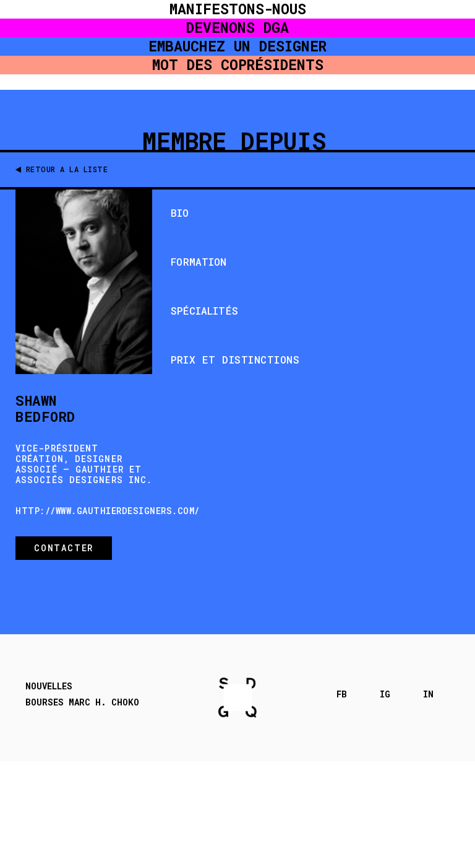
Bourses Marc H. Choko (82, 702)
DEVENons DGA (237, 28)
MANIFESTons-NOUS (237, 9)
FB (341, 694)
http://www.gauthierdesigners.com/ (107, 511)
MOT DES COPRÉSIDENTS (237, 65)
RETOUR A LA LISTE (67, 169)
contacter (63, 548)
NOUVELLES (48, 686)
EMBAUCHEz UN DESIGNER (237, 46)
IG (385, 694)
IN (428, 694)
